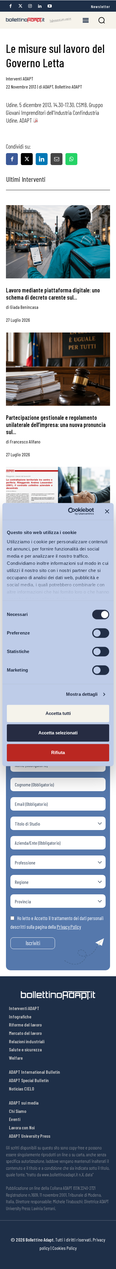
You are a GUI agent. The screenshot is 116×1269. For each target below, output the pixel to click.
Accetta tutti (58, 713)
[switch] (100, 633)
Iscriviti (33, 942)
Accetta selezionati (58, 732)
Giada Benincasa (24, 307)
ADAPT (48, 86)
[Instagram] (30, 6)
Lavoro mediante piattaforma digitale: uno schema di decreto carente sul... (53, 293)
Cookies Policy (64, 1248)
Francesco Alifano (25, 441)
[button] (101, 20)
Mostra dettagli (82, 694)
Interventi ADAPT (19, 78)
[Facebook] (10, 6)
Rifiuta (58, 752)
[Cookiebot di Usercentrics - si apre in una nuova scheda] (70, 511)
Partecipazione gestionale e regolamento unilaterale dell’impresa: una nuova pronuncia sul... (56, 424)
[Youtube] (49, 6)
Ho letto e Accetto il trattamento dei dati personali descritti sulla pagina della (57, 922)
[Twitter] (20, 6)
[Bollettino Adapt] (38, 20)
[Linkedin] (39, 6)
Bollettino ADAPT (68, 86)
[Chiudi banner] (107, 511)
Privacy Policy (69, 927)
